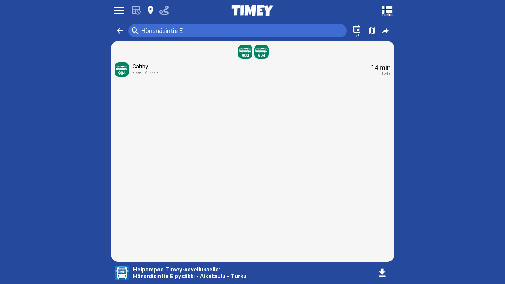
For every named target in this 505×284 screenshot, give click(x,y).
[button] (119, 30)
